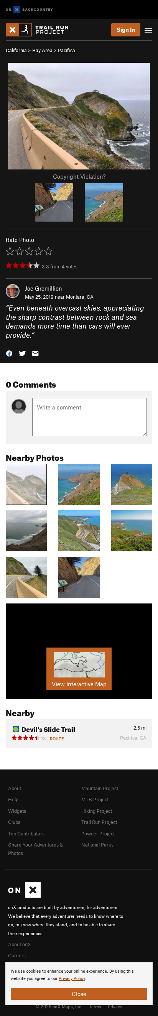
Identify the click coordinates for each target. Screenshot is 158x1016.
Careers (17, 955)
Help (13, 799)
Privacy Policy (72, 978)
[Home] (41, 29)
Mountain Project (99, 788)
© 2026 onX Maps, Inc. (59, 1006)
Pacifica (66, 50)
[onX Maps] (24, 896)
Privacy (115, 1006)
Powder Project (98, 833)
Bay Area (42, 50)
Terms (95, 1006)
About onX (19, 944)
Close (79, 993)
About (14, 788)
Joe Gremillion (43, 288)
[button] (9, 353)
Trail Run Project (99, 822)
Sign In (126, 29)
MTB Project (95, 799)
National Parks (97, 845)
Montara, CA (80, 297)
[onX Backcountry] (29, 9)
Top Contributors (26, 833)
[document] (79, 984)
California (16, 50)
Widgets (17, 811)
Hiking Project (96, 811)
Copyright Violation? (79, 176)
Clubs (14, 822)
